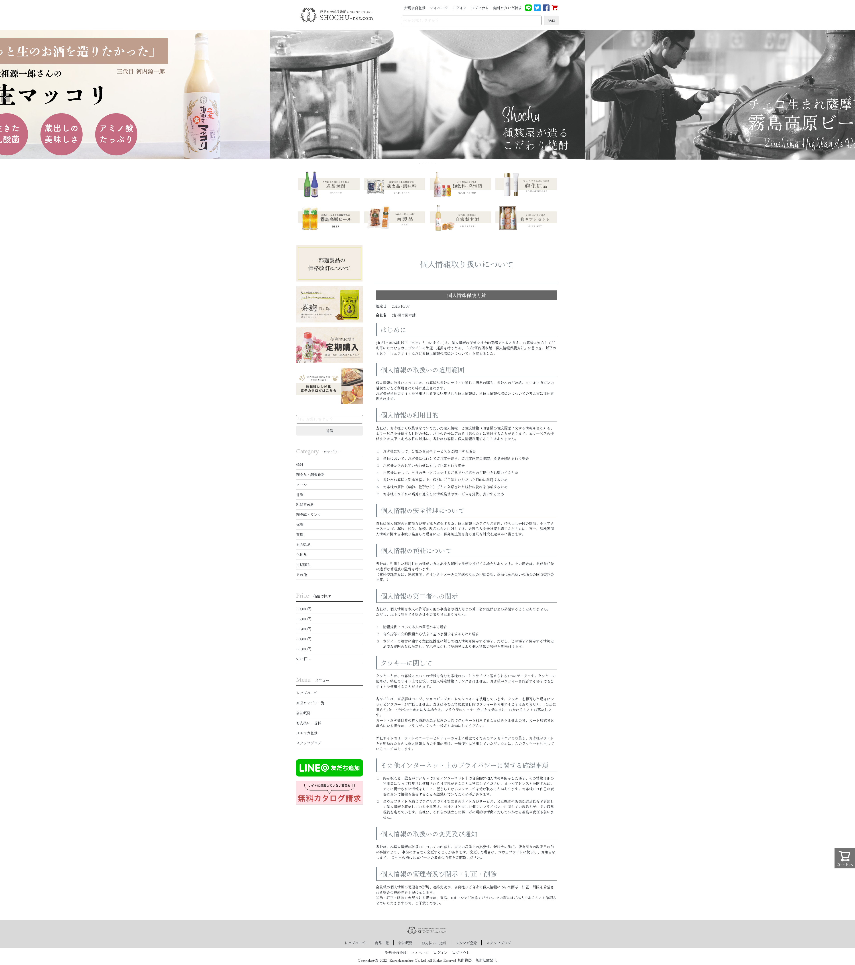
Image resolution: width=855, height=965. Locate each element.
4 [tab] (429, 163)
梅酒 (299, 524)
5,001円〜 (303, 658)
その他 (301, 574)
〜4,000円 (303, 638)
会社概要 (303, 713)
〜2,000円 (303, 618)
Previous (5, 97)
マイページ (439, 7)
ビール (301, 484)
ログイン (459, 7)
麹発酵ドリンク (308, 514)
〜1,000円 (303, 608)
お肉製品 (303, 544)
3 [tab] (426, 163)
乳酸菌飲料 (305, 504)
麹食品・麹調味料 (310, 474)
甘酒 (299, 494)
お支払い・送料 (308, 723)
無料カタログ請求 (507, 7)
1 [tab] (420, 163)
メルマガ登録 (307, 733)
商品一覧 (382, 942)
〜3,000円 (303, 628)
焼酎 (299, 464)
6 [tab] (435, 163)
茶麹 (299, 534)
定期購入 (303, 564)
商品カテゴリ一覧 (310, 703)
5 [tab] (432, 163)
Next (849, 97)
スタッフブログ (308, 743)
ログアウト (480, 7)
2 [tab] (423, 163)
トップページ (307, 692)
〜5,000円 (303, 648)
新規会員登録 (414, 7)
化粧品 (301, 554)
